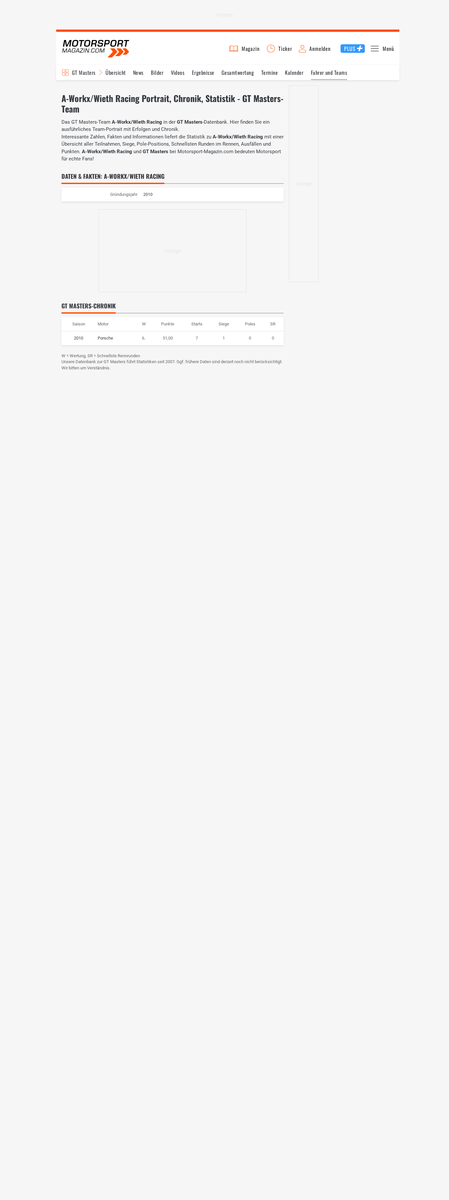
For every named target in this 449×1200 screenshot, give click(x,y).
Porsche (105, 338)
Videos (178, 72)
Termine (269, 72)
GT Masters (84, 72)
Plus (349, 48)
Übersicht (116, 72)
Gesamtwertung (238, 72)
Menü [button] (388, 48)
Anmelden (319, 48)
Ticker (285, 48)
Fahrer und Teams (329, 72)
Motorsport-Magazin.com (95, 48)
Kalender (294, 72)
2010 (78, 338)
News (138, 72)
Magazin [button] (251, 48)
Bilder (157, 72)
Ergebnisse (203, 72)
